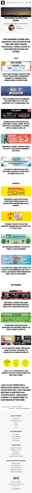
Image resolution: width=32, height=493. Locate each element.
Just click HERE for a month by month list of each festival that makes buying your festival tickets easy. (16, 390)
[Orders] (26, 3)
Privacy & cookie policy (16, 483)
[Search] (22, 2)
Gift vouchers (16, 440)
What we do (16, 418)
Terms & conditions (16, 481)
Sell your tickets (16, 438)
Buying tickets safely (16, 420)
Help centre (16, 434)
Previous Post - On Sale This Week (12, 407)
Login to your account (16, 448)
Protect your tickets (16, 436)
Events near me (16, 454)
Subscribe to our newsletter (16, 456)
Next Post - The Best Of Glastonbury (19, 408)
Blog (16, 423)
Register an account (16, 450)
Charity (16, 425)
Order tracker (16, 452)
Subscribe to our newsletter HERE (14, 398)
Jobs (16, 427)
